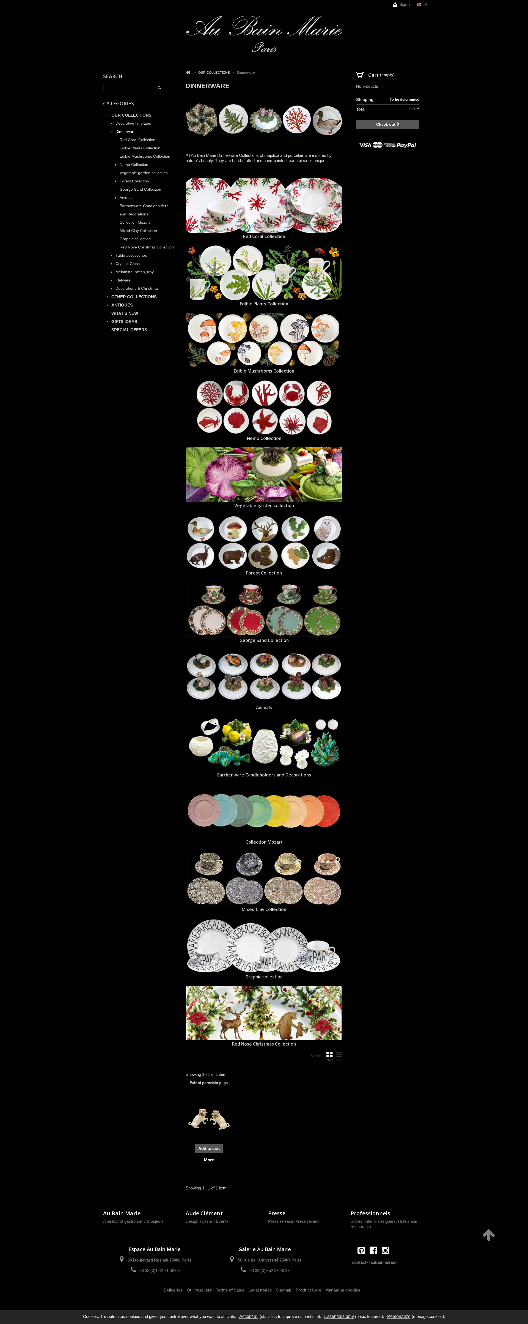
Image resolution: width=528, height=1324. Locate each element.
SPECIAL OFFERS (129, 329)
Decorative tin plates (133, 123)
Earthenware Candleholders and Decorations (144, 210)
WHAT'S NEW (124, 313)
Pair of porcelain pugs (209, 1083)
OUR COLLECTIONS (131, 115)
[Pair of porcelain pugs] (209, 1119)
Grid (329, 1060)
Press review (307, 1221)
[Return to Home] (188, 72)
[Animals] (264, 676)
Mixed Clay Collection (138, 231)
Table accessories (131, 255)
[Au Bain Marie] (264, 34)
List (339, 1060)
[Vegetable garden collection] (264, 474)
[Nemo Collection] (264, 407)
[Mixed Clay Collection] (264, 878)
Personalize (399, 1316)
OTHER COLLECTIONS (134, 296)
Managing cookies (342, 1290)
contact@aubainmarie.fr (375, 1262)
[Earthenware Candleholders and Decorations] (264, 744)
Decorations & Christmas (137, 288)
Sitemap (284, 1290)
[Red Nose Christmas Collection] (264, 1013)
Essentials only (339, 1316)
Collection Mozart (135, 222)
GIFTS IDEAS (124, 321)
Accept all (248, 1316)
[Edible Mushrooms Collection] (264, 340)
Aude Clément (204, 1213)
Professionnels (370, 1213)
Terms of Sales (230, 1290)
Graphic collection (135, 239)
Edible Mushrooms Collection (145, 156)
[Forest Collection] (264, 542)
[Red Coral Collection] (264, 205)
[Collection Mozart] (264, 811)
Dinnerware (126, 132)
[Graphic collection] (264, 945)
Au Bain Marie (122, 1213)
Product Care (308, 1290)
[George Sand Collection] (264, 609)
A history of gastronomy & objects (133, 1221)
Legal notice (260, 1290)
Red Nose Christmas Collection (147, 247)
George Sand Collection (140, 189)
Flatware (123, 280)
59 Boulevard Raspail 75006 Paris (159, 1260)
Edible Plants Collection (140, 148)
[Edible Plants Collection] (264, 272)
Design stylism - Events (207, 1221)
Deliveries (173, 1290)
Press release (280, 1221)
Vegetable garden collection (144, 173)
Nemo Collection (134, 165)
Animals (126, 198)
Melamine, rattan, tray (135, 272)
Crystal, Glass (128, 264)
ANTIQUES (122, 305)
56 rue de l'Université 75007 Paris (269, 1260)
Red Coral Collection (137, 140)
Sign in (404, 4)
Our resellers (199, 1290)
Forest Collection (134, 181)
